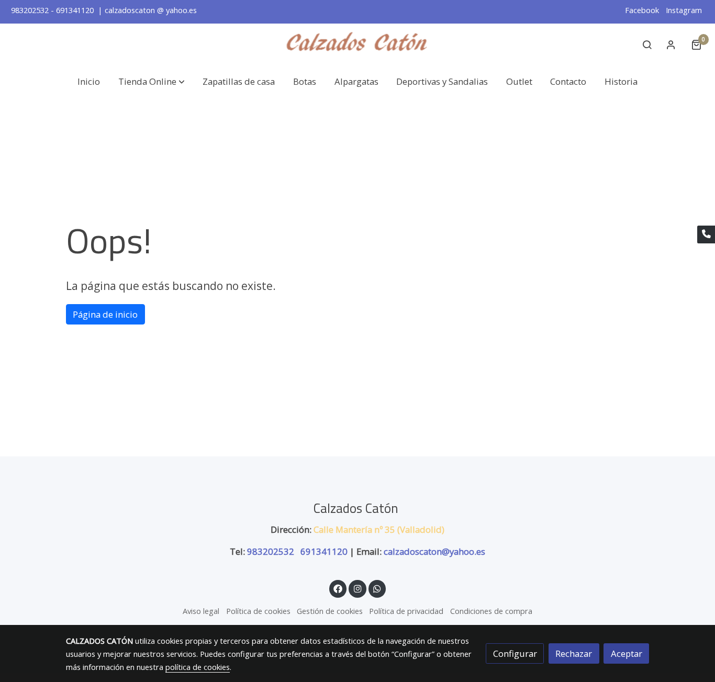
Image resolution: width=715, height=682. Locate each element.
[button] (151, 81)
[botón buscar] (647, 44)
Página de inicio (105, 314)
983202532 (271, 551)
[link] (357, 45)
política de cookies (197, 667)
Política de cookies (258, 611)
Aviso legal (201, 611)
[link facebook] (338, 588)
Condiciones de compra (491, 611)
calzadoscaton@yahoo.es (434, 551)
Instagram (684, 10)
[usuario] (671, 44)
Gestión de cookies (330, 611)
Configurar (515, 653)
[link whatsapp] (377, 588)
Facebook (643, 10)
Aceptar (626, 653)
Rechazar (573, 653)
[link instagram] (357, 588)
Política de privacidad (406, 611)
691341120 (324, 551)
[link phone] (706, 234)
